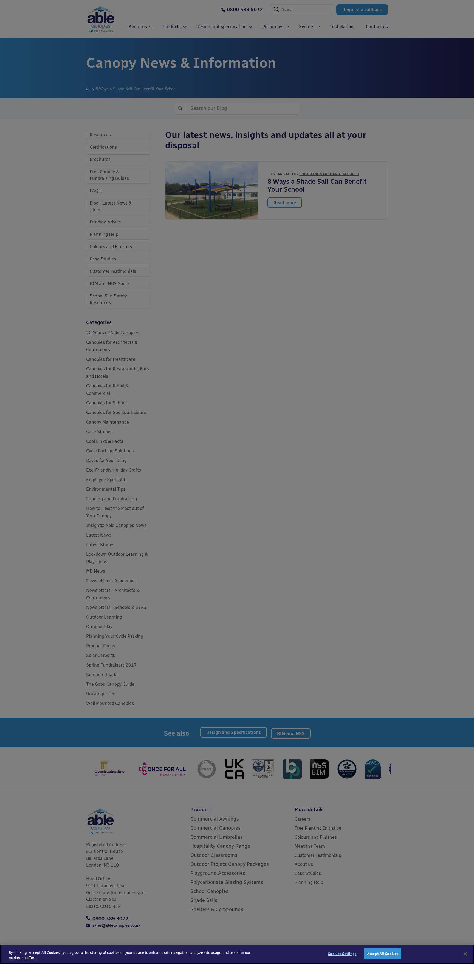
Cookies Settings (342, 954)
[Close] (465, 954)
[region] (237, 954)
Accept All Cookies (382, 954)
